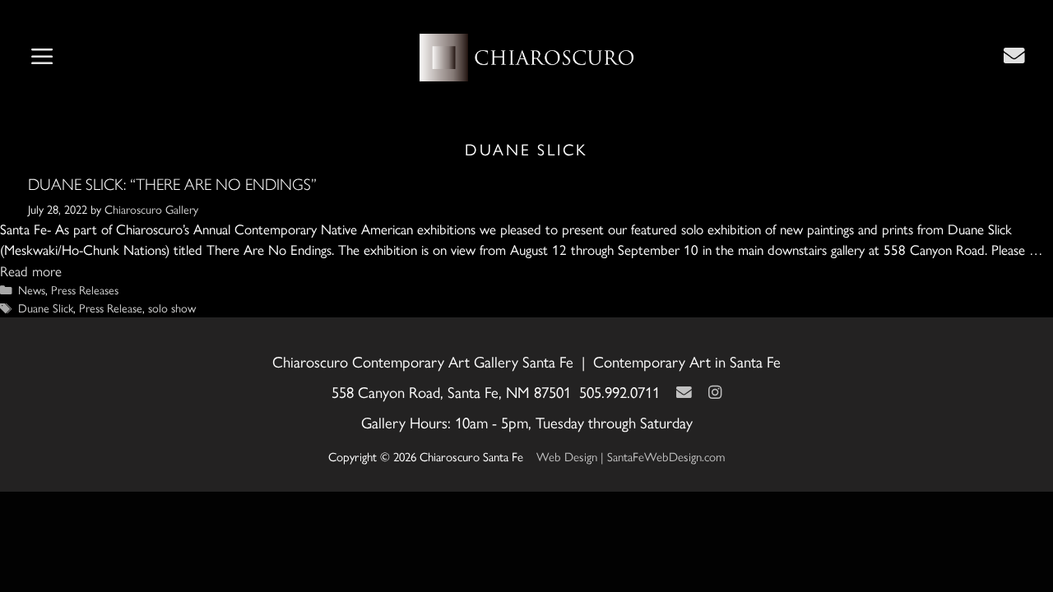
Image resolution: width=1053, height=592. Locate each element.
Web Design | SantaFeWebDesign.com (631, 456)
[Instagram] (714, 392)
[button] (42, 57)
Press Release (110, 307)
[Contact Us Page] (1014, 55)
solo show (172, 307)
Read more (31, 270)
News (31, 289)
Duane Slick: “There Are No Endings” (172, 184)
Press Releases (84, 289)
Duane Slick (45, 307)
